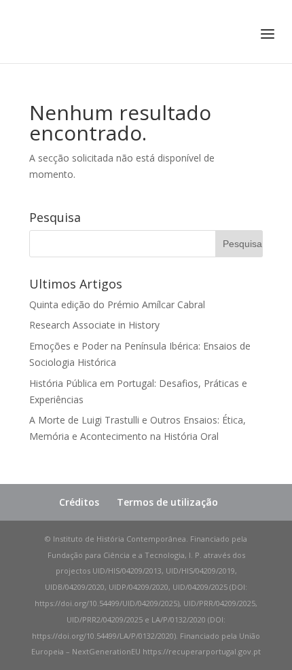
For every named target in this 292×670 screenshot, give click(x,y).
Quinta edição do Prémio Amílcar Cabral (117, 304)
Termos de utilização (167, 502)
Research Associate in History (94, 324)
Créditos (79, 502)
